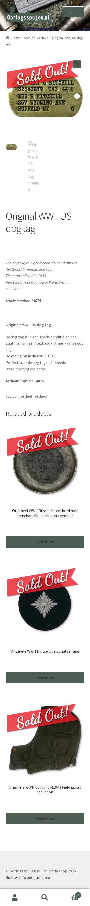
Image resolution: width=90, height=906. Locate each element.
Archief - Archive (36, 38)
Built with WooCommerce (28, 877)
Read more (45, 541)
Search (45, 897)
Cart (69, 893)
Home (16, 38)
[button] (77, 64)
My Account (15, 897)
